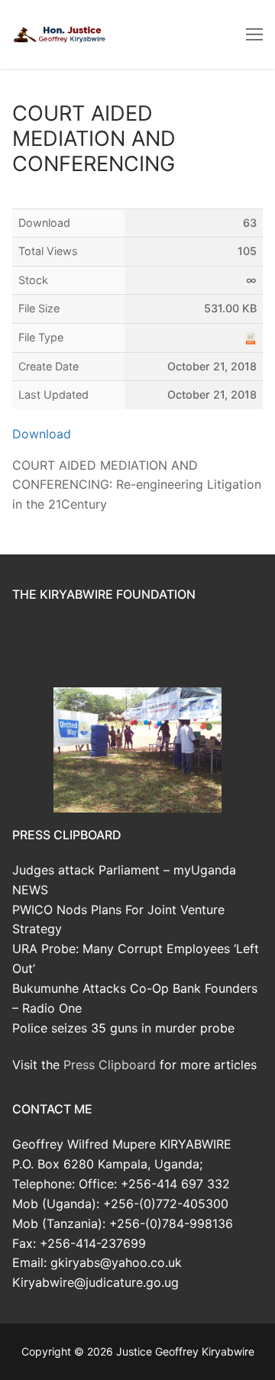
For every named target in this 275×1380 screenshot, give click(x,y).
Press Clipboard (109, 1064)
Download (41, 433)
